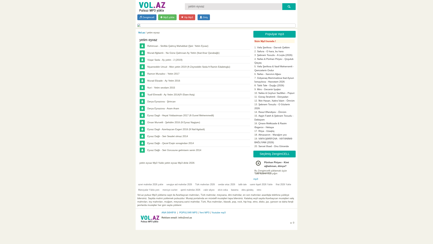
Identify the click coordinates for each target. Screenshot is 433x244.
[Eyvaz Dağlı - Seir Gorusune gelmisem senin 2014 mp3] (142, 150)
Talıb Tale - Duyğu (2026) (270, 85)
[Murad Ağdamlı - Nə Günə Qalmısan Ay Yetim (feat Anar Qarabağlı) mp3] (142, 52)
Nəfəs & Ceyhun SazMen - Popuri (276, 93)
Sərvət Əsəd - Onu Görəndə (273, 146)
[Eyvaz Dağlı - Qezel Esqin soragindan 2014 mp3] (142, 143)
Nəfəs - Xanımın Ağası (269, 74)
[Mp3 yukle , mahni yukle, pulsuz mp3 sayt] (151, 6)
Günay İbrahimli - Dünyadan (273, 96)
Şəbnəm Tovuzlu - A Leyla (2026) (274, 55)
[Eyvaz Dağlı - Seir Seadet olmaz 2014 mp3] (142, 136)
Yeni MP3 (204, 212)
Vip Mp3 (188, 17)
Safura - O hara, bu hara (270, 51)
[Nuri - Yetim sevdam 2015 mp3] (142, 87)
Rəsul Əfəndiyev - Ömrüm (272, 112)
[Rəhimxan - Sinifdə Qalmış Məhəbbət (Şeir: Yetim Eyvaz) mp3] (142, 45)
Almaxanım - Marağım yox (272, 134)
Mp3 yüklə (168, 17)
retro (259, 190)
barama (234, 190)
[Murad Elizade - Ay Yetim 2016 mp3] (142, 80)
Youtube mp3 (218, 212)
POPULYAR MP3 (188, 212)
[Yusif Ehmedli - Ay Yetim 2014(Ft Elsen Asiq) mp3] (142, 94)
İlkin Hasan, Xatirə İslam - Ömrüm (276, 100)
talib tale (242, 184)
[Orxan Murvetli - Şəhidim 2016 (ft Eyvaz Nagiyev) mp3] (142, 122)
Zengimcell (148, 17)
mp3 (255, 179)
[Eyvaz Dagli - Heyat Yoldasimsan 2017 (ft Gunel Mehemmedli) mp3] (142, 115)
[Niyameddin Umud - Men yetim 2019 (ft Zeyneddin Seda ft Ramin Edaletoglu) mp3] (142, 66)
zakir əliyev (209, 190)
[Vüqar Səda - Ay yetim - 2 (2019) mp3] (142, 59)
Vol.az (141, 32)
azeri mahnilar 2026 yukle (150, 184)
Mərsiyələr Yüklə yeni (148, 190)
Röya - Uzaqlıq (266, 131)
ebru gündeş (248, 190)
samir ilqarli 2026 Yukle (261, 184)
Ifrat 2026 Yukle (283, 184)
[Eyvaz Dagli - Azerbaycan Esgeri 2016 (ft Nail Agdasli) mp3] (142, 129)
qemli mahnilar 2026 (190, 190)
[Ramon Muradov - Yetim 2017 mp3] (142, 73)
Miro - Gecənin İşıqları (269, 89)
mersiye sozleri (170, 190)
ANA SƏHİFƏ (169, 212)
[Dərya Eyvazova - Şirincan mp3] (142, 101)
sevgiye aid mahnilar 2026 (179, 184)
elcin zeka (223, 190)
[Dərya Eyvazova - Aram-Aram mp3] (142, 108)
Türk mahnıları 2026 (205, 184)
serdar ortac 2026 (226, 184)
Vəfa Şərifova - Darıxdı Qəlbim (273, 47)
